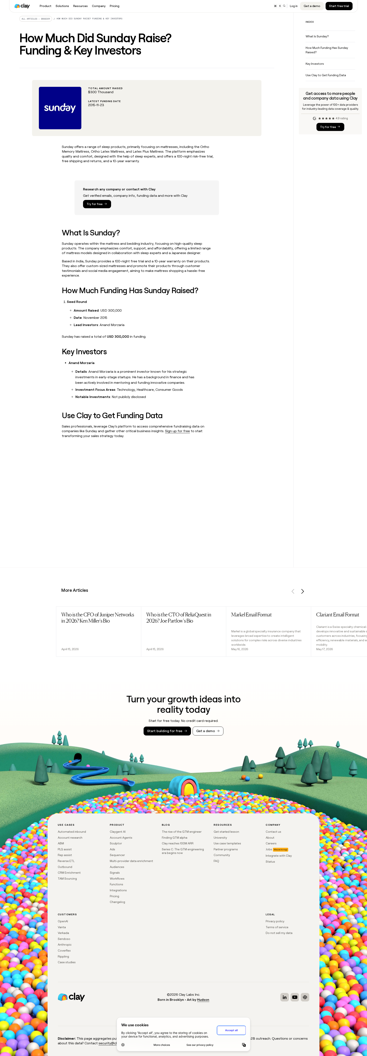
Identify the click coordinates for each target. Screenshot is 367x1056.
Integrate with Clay (279, 855)
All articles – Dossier (36, 19)
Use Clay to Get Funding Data (326, 75)
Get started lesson (226, 831)
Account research (70, 837)
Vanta (62, 927)
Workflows (117, 878)
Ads (112, 849)
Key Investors (315, 63)
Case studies (67, 962)
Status (270, 861)
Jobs (269, 849)
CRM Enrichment (69, 872)
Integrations (118, 890)
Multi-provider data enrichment (131, 861)
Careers (271, 843)
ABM (61, 843)
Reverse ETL (66, 861)
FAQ (216, 861)
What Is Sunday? (317, 36)
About (270, 837)
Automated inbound (72, 831)
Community (222, 855)
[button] (293, 592)
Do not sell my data (279, 933)
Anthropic (65, 944)
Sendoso (64, 939)
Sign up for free (177, 431)
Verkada (63, 933)
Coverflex (64, 950)
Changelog (117, 902)
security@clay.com (113, 1043)
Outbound (65, 867)
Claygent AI (118, 831)
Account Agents (121, 837)
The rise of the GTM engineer (182, 831)
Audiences (117, 867)
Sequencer (117, 855)
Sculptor (116, 843)
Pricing (114, 896)
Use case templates (227, 843)
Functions (116, 884)
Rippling (63, 956)
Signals (115, 872)
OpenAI (63, 921)
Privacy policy (275, 921)
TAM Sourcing (67, 878)
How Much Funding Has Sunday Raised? (327, 50)
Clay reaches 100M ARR (177, 843)
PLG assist (65, 849)
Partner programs (226, 849)
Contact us (273, 831)
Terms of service (277, 927)
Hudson (203, 1000)
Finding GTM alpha (174, 837)
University (220, 837)
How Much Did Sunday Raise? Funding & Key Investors (89, 18)
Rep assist (65, 855)
